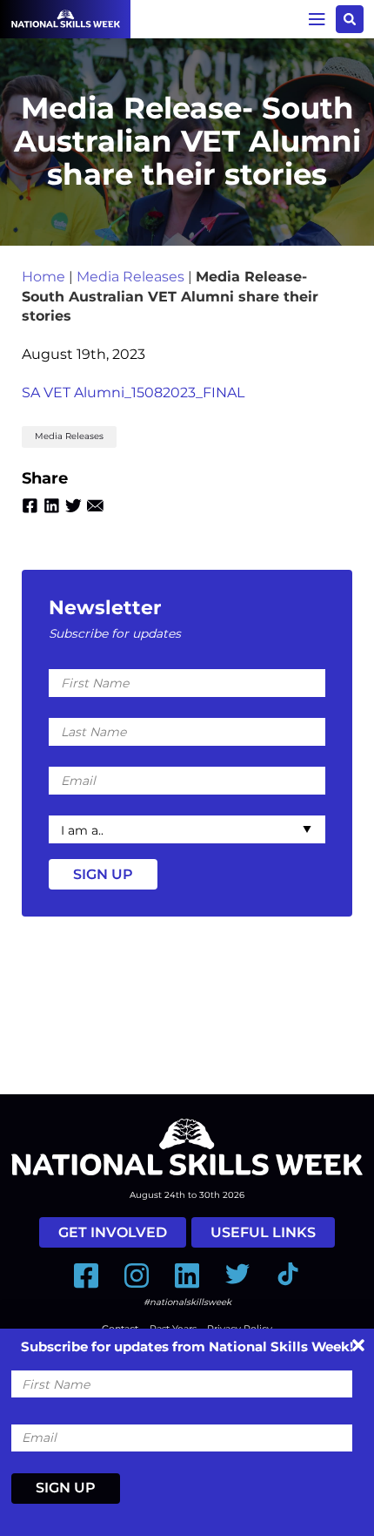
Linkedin (51, 505)
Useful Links (263, 1232)
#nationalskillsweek (187, 1302)
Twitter (73, 505)
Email (95, 505)
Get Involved (112, 1232)
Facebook (30, 505)
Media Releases (130, 276)
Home (43, 276)
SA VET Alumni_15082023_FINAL (133, 392)
